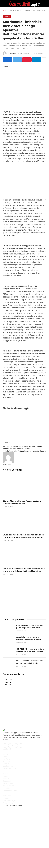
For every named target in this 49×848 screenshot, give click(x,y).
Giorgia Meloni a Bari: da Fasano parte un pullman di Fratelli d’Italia (22, 502)
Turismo (6, 776)
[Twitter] (3, 71)
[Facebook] (3, 69)
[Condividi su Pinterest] (27, 59)
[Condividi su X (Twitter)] (17, 59)
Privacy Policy (8, 803)
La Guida (6, 788)
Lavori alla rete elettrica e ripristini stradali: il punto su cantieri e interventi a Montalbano (23, 536)
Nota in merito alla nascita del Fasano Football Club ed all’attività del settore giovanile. (30, 663)
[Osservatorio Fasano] (24, 4)
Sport (5, 756)
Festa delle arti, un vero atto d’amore (32, 451)
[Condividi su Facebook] (7, 59)
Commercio (7, 781)
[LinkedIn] (3, 74)
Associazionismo (9, 786)
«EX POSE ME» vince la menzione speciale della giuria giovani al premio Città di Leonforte (24, 569)
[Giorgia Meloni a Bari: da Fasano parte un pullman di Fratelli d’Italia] (24, 487)
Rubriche (6, 761)
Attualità (7, 16)
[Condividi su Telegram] (36, 59)
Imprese (6, 779)
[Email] (3, 81)
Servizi (5, 774)
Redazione (13, 53)
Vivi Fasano (7, 759)
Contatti (6, 798)
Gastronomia (8, 783)
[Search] (46, 4)
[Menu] (3, 4)
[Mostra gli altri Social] (44, 59)
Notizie (5, 754)
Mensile (6, 764)
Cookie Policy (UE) (9, 800)
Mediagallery (8, 766)
